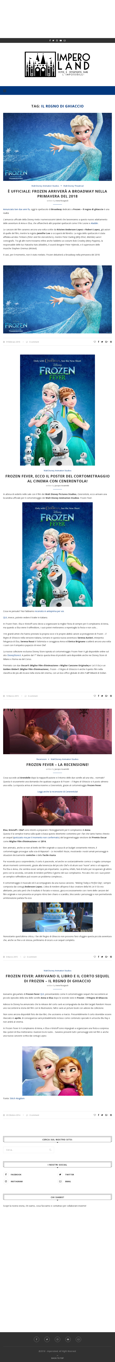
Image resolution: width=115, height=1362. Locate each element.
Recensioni (42, 759)
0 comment (34, 342)
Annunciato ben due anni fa (16, 209)
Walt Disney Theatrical (73, 186)
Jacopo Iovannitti (62, 485)
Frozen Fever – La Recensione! (57, 764)
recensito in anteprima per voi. (49, 611)
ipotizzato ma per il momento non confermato (36, 837)
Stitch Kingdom (17, 1098)
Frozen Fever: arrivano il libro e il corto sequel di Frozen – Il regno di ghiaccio (57, 978)
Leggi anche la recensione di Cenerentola (57, 791)
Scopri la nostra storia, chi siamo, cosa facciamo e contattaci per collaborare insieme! (44, 1205)
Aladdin (94, 223)
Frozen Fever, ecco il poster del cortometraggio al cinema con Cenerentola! (57, 478)
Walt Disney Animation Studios (45, 186)
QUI (5, 617)
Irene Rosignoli (62, 200)
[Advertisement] (57, 1285)
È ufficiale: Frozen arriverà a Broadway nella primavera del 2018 (57, 194)
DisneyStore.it (14, 655)
